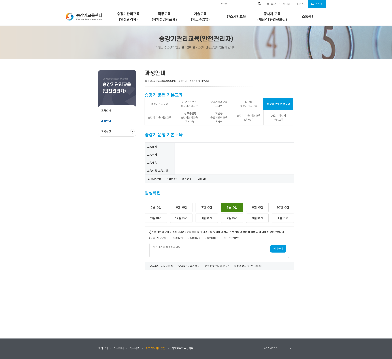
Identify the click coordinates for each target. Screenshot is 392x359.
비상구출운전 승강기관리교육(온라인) (189, 117)
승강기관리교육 (159, 104)
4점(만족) (179, 238)
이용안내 (119, 348)
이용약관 (135, 348)
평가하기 (278, 248)
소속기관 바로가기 (269, 348)
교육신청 (107, 133)
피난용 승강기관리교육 (248, 104)
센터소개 (103, 348)
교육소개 (106, 110)
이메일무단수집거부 (183, 348)
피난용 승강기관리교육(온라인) (219, 117)
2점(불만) (213, 238)
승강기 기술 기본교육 (159, 117)
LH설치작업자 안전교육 (278, 117)
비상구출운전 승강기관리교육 (189, 104)
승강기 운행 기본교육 (278, 104)
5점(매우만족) (160, 238)
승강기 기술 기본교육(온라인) (248, 117)
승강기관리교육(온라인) (219, 104)
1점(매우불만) (232, 238)
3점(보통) (196, 238)
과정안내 (106, 121)
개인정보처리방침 (155, 348)
